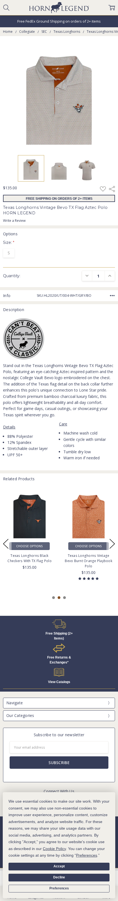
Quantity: (11, 275)
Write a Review (14, 221)
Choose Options (29, 546)
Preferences (59, 888)
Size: (8, 242)
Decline (59, 877)
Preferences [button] (86, 855)
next (112, 543)
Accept (59, 866)
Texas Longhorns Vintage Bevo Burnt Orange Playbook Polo (88, 560)
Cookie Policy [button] (54, 848)
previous (6, 543)
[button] (59, 624)
